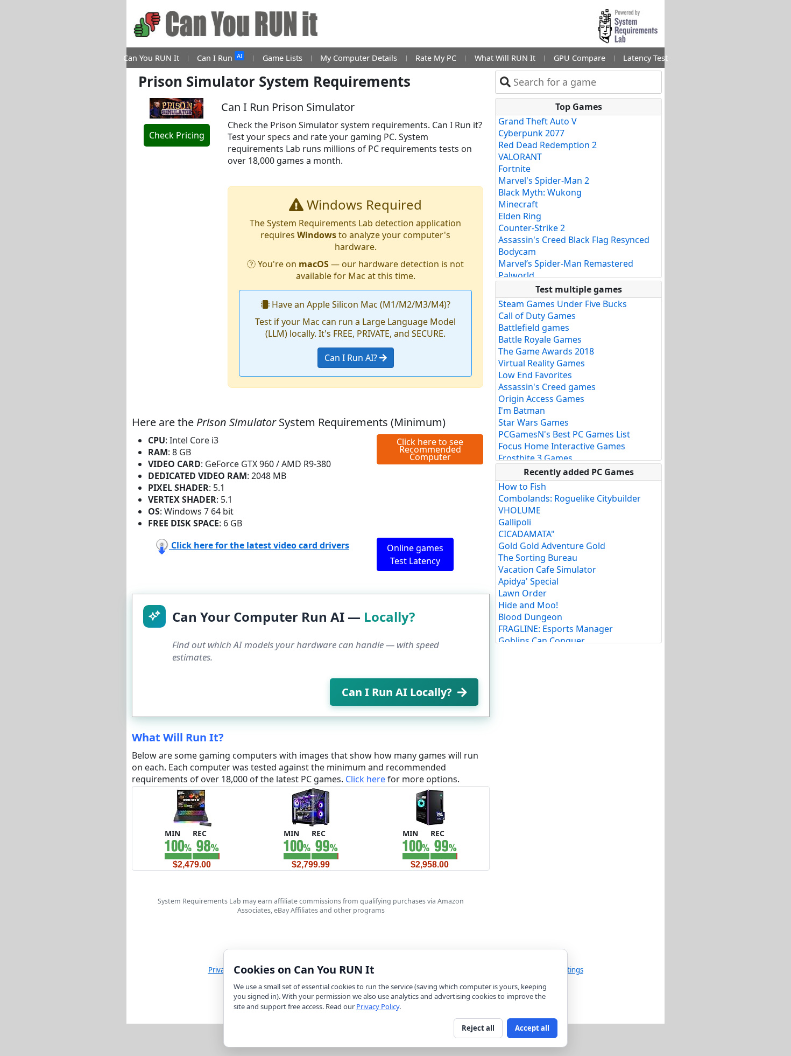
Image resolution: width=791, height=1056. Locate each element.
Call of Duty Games (537, 316)
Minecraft (518, 204)
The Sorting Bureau (537, 558)
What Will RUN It (505, 58)
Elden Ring (519, 216)
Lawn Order (522, 593)
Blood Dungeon (530, 617)
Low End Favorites (535, 375)
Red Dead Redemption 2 (547, 145)
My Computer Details (358, 58)
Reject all (478, 1028)
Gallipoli (514, 522)
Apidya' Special (528, 581)
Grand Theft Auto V (537, 121)
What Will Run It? (178, 737)
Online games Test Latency (415, 554)
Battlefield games (533, 328)
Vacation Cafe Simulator (547, 569)
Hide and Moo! (528, 605)
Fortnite (514, 169)
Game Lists (282, 58)
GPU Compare (579, 58)
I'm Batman (521, 410)
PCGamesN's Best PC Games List (564, 434)
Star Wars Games (533, 422)
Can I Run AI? (351, 358)
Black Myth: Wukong (540, 192)
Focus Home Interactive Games (561, 446)
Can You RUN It (151, 58)
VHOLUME (519, 510)
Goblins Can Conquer (541, 641)
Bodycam (517, 252)
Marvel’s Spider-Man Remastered (565, 263)
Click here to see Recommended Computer (430, 449)
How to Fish (522, 486)
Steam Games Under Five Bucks (562, 304)
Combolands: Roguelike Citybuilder (569, 498)
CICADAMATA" (526, 534)
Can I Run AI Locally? (397, 692)
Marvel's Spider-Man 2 (543, 180)
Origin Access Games (541, 399)
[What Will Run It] (192, 806)
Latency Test (645, 58)
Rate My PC (435, 58)
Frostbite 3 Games (535, 458)
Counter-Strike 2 (531, 228)
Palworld (516, 275)
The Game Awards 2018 (546, 351)
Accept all (532, 1028)
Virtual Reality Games (541, 363)
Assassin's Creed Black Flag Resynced (573, 240)
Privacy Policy (377, 1006)
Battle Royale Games (540, 339)
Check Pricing (176, 135)
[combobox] (585, 82)
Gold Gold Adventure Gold (551, 546)
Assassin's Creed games (547, 387)
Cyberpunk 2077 (531, 133)
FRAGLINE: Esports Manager (555, 629)
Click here (365, 779)
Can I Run (219, 57)
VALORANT (520, 157)
